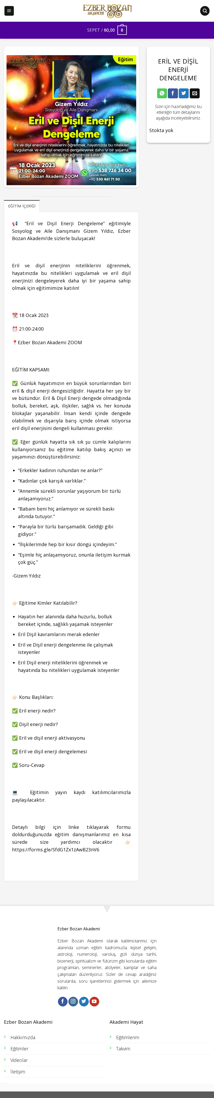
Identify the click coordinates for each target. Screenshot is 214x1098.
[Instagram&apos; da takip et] (73, 1001)
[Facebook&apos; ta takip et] (63, 1001)
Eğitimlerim (127, 1037)
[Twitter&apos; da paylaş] (184, 93)
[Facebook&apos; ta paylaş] (173, 93)
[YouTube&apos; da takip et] (94, 1001)
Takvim (123, 1048)
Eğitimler (19, 1048)
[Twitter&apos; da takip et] (84, 1001)
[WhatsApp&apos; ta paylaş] (162, 93)
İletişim (17, 1071)
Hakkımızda (22, 1037)
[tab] (22, 206)
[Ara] (205, 10)
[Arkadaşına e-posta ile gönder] (195, 93)
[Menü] (9, 10)
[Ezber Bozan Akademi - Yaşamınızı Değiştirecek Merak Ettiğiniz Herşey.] (107, 11)
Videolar (19, 1060)
